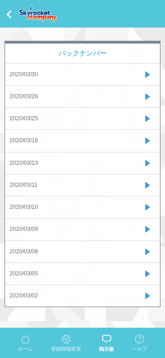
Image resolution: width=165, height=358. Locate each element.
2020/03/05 (24, 273)
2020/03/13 (24, 163)
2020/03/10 (24, 207)
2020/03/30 (24, 74)
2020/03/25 (24, 118)
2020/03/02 (24, 295)
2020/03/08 (24, 251)
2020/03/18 (24, 140)
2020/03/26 (24, 96)
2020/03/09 (24, 229)
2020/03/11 (24, 185)
